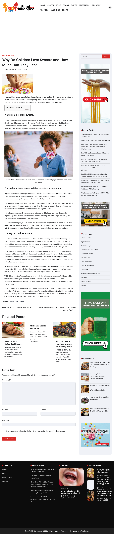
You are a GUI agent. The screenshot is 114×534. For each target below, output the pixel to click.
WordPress (84, 531)
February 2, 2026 (102, 500)
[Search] (110, 7)
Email (43, 410)
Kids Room (96, 5)
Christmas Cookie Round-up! (38, 327)
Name (5, 410)
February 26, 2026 (103, 477)
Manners (44, 10)
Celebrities (84, 5)
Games (74, 5)
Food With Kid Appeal (33, 531)
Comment (6, 380)
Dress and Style (86, 246)
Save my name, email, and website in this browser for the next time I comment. (35, 431)
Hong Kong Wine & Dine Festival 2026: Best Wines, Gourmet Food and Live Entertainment (94, 146)
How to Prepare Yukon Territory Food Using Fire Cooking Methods (104, 493)
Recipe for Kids (8, 56)
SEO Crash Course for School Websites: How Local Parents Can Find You (104, 482)
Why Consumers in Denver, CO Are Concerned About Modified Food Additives (93, 167)
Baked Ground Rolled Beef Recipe (12, 342)
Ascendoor (65, 531)
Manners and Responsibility (90, 273)
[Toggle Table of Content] (25, 108)
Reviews (83, 285)
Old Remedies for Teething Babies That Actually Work (70, 492)
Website (5, 420)
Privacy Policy (7, 477)
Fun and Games (86, 258)
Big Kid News (85, 242)
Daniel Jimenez (9, 69)
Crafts (50, 5)
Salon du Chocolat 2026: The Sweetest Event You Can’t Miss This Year (43, 499)
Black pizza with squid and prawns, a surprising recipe (64, 344)
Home (42, 5)
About (4, 473)
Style (58, 5)
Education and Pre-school (89, 250)
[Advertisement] (57, 31)
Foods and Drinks (87, 254)
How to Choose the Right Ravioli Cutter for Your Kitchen (103, 471)
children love (13, 301)
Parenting (55, 10)
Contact (5, 481)
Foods (66, 5)
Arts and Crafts (86, 238)
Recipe (65, 10)
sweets (21, 301)
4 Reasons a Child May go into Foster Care (95, 140)
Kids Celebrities (86, 261)
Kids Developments (87, 265)
